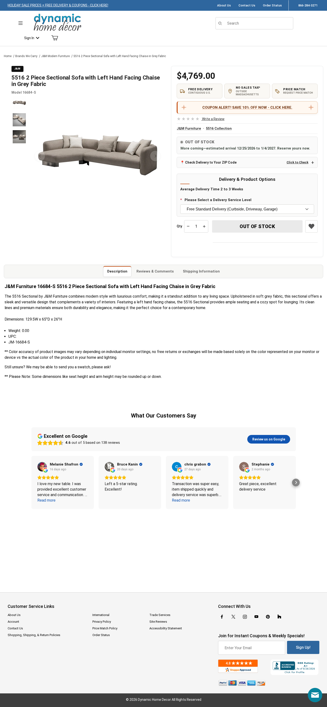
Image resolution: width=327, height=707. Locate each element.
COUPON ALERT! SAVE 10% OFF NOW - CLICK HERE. (247, 107)
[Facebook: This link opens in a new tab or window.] (222, 617)
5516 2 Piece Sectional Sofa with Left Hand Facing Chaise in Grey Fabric (119, 56)
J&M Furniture (189, 129)
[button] (19, 102)
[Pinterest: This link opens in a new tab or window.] (268, 617)
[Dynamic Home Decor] (57, 23)
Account (13, 621)
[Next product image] (155, 156)
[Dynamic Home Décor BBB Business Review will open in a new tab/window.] (295, 667)
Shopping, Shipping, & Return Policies (34, 635)
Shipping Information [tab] (201, 271)
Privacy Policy (101, 621)
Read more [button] (46, 500)
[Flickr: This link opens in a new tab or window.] (279, 617)
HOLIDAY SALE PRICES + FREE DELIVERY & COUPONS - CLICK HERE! (58, 5)
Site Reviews (158, 621)
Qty (179, 226)
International (100, 615)
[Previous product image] (39, 156)
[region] (19, 156)
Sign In (29, 38)
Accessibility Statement (165, 628)
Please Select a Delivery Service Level (218, 200)
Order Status (272, 5)
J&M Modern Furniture (55, 56)
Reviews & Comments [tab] (155, 271)
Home (7, 56)
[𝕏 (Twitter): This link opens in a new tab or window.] (233, 617)
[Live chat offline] (315, 695)
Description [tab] (117, 271)
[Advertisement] (163, 547)
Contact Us (246, 5)
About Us (224, 5)
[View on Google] (42, 466)
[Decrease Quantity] (188, 226)
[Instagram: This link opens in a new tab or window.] (245, 617)
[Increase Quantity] (204, 226)
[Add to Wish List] (311, 226)
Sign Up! (303, 647)
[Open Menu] (21, 23)
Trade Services (159, 615)
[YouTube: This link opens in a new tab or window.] (256, 617)
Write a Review (200, 119)
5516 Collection (219, 129)
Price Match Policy (104, 628)
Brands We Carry (26, 56)
